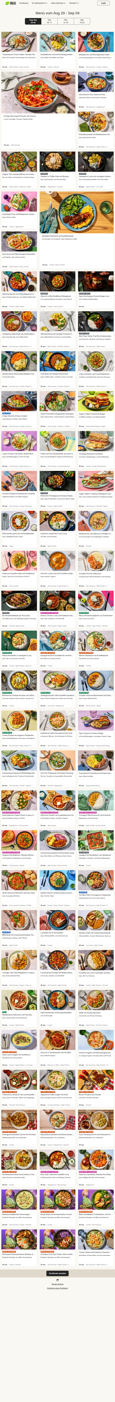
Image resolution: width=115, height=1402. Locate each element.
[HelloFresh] (10, 3)
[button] (33, 21)
